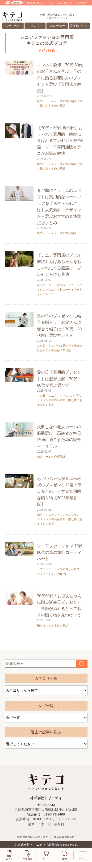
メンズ (35, 25)
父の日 (41, 345)
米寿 (40, 514)
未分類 (67, 350)
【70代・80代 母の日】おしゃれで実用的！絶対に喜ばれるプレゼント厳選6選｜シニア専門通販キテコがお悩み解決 (60, 141)
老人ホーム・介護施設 (51, 285)
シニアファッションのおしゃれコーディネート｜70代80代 (59, 289)
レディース (12, 25)
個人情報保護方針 (64, 836)
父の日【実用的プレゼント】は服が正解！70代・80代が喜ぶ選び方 (59, 378)
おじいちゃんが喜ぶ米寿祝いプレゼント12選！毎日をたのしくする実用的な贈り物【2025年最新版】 (59, 491)
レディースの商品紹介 (62, 101)
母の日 (41, 101)
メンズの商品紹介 (59, 345)
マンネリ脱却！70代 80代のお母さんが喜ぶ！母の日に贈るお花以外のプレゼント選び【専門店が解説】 (60, 78)
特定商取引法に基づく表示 (32, 836)
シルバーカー (57, 25)
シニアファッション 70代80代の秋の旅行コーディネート (60, 552)
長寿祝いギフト (79, 25)
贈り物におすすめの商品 (52, 625)
